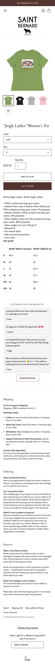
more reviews (27, 378)
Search (6, 608)
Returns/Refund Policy (35, 608)
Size (5, 147)
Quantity (19, 160)
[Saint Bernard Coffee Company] (27, 26)
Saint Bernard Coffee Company (22, 617)
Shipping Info (17, 608)
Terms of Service (10, 612)
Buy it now (27, 186)
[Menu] (5, 10)
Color (6, 134)
